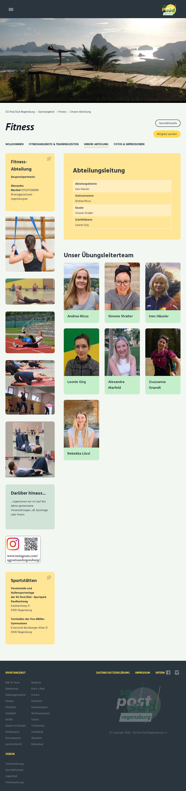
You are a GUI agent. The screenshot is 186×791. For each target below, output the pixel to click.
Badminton (11, 689)
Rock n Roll (38, 689)
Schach (35, 695)
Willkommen (14, 144)
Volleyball (37, 732)
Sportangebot (15, 673)
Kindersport (12, 732)
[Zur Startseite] (169, 9)
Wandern (36, 738)
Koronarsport (13, 738)
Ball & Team (12, 683)
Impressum (142, 673)
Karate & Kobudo (15, 726)
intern (160, 673)
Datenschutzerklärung (113, 673)
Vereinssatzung (14, 782)
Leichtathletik (13, 744)
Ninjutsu (36, 683)
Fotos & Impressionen (129, 144)
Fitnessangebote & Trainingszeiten (53, 144)
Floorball (10, 707)
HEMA (9, 720)
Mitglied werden (167, 134)
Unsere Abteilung (96, 144)
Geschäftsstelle (168, 123)
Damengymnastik (15, 695)
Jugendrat (11, 776)
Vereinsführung (14, 764)
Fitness (19, 126)
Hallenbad (37, 744)
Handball (10, 713)
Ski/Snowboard (40, 713)
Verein (10, 754)
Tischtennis (38, 726)
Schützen (36, 701)
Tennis (35, 720)
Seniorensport (39, 707)
